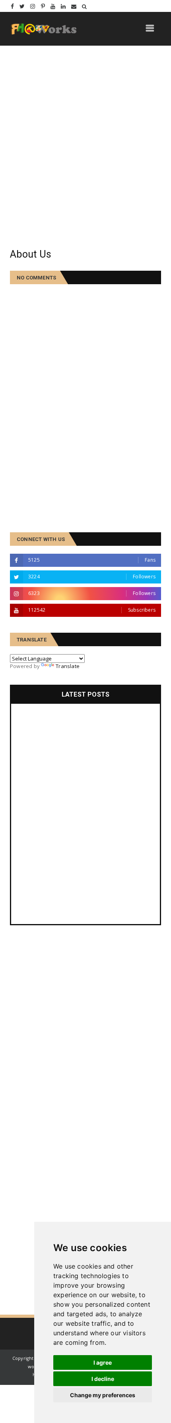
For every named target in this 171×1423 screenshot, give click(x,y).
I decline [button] (102, 1378)
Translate (68, 666)
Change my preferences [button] (102, 1395)
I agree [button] (102, 1362)
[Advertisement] (85, 147)
